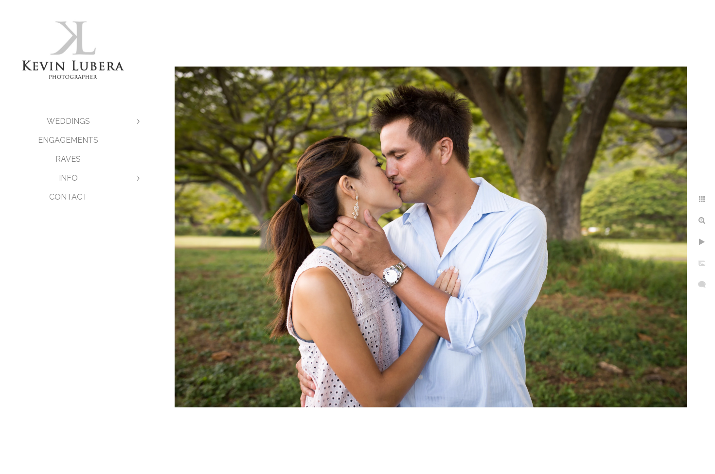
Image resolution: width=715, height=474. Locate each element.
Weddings (68, 121)
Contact (68, 197)
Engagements (68, 140)
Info (68, 178)
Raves (68, 159)
